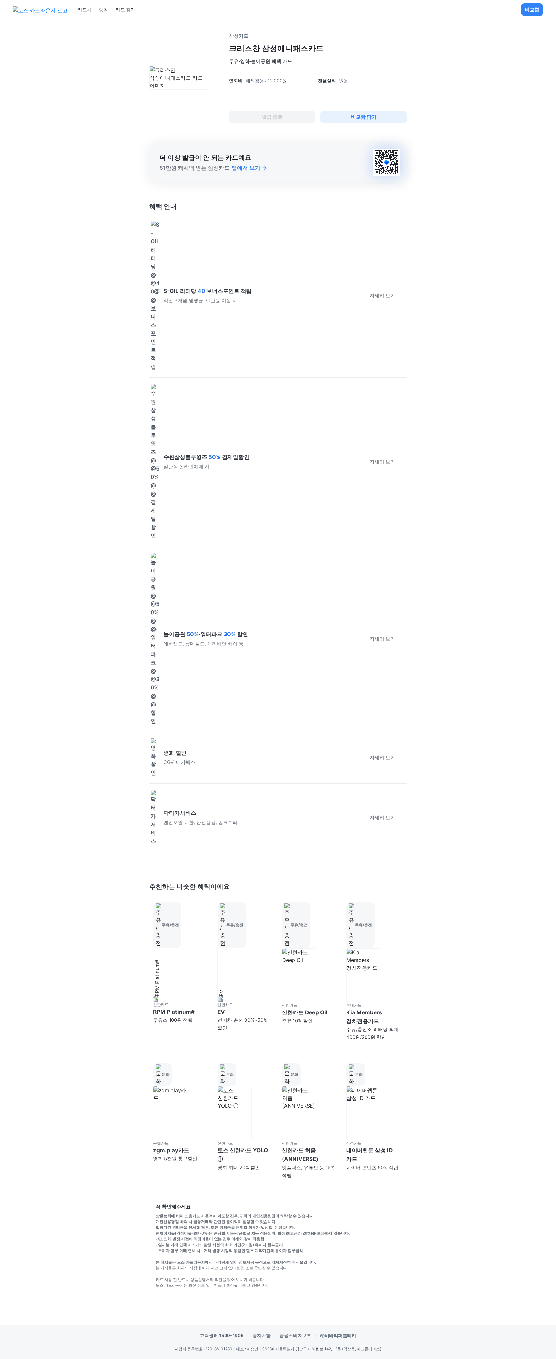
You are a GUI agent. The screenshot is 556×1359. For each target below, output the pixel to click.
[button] (181, 971)
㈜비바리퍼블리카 (338, 1335)
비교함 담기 (363, 117)
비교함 (532, 9)
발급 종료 (272, 117)
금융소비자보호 (295, 1335)
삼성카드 (238, 36)
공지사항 (262, 1335)
